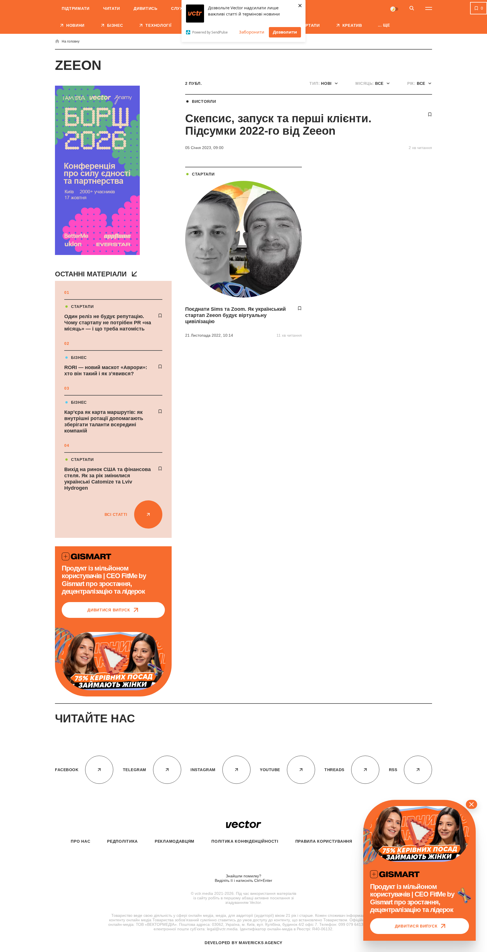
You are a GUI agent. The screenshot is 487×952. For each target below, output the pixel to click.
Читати (111, 8)
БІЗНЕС (79, 357)
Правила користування (323, 841)
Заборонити (251, 32)
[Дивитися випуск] (113, 661)
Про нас (80, 841)
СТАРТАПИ (82, 306)
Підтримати (76, 8)
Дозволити (285, 32)
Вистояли (204, 101)
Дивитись (146, 8)
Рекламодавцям (174, 841)
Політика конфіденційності (244, 841)
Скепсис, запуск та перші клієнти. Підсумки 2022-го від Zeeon (278, 124)
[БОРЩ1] (97, 171)
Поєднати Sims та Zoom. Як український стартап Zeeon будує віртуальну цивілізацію (235, 315)
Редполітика (122, 841)
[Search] (411, 8)
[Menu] (428, 8)
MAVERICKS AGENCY (260, 942)
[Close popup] (471, 804)
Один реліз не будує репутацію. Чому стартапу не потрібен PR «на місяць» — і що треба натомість (107, 323)
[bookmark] (160, 315)
